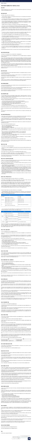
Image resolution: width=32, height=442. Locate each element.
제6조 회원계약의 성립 (7, 132)
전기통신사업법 (14, 362)
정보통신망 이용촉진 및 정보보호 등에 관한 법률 (16, 57)
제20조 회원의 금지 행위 (9, 269)
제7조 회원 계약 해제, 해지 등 (9, 268)
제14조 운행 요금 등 (11, 153)
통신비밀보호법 (10, 362)
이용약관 (2, 3)
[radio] (14, 438)
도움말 (7, 226)
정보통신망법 (5, 362)
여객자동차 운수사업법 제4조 (10, 18)
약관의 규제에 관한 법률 (7, 57)
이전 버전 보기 (4, 3)
